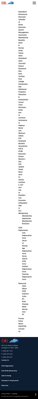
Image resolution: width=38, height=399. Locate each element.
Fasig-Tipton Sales (20, 53)
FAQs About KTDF (24, 288)
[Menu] (34, 2)
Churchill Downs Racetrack (22, 65)
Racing (24, 309)
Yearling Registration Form (27, 276)
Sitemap (14, 393)
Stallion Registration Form (27, 268)
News (24, 307)
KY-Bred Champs (25, 301)
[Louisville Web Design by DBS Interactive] (36, 395)
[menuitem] (18, 366)
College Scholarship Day (22, 84)
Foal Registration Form (27, 235)
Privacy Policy (5, 393)
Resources (22, 283)
